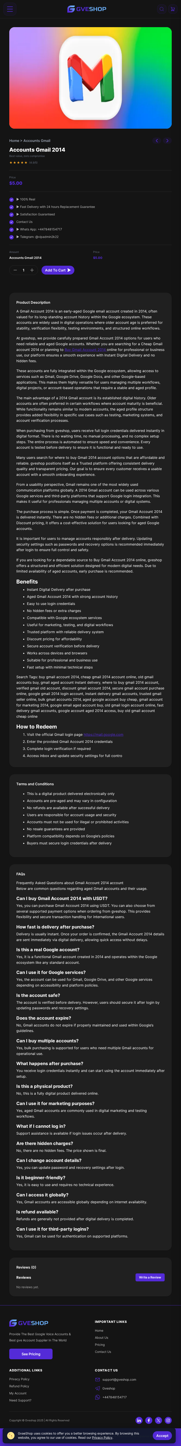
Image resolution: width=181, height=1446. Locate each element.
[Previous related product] (156, 140)
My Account (17, 1393)
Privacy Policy (19, 1379)
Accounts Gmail (36, 140)
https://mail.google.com (103, 734)
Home (14, 140)
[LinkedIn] (139, 1420)
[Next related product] (167, 140)
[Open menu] (10, 9)
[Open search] (161, 9)
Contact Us (103, 1352)
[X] (158, 1420)
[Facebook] (148, 1420)
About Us (101, 1337)
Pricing (100, 1344)
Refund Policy (19, 1386)
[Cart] (172, 9)
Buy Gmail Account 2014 (86, 349)
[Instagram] (168, 1420)
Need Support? (20, 1400)
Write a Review (150, 1277)
